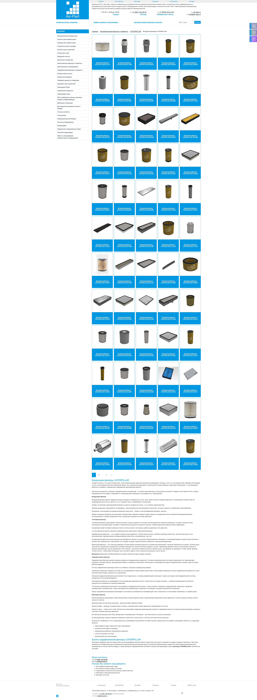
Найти (198, 22)
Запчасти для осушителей (65, 49)
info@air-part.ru (101, 661)
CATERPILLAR (135, 31)
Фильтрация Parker (63, 87)
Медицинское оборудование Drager (69, 129)
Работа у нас (192, 685)
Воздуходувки (61, 125)
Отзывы (191, 1)
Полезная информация (65, 132)
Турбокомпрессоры (63, 94)
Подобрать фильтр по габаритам (68, 80)
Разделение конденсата (65, 90)
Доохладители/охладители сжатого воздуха (68, 107)
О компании (173, 1)
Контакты (155, 1)
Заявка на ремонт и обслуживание (106, 22)
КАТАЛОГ (61, 31)
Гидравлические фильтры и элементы (69, 70)
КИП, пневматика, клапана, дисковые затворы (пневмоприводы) (69, 98)
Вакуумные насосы (63, 56)
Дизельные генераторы (65, 103)
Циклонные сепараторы (65, 60)
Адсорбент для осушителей (66, 84)
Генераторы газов (63, 53)
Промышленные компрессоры (67, 36)
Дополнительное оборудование (67, 67)
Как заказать (119, 1)
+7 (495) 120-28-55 (101, 659)
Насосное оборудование (65, 122)
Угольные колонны (63, 112)
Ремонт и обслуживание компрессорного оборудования (67, 137)
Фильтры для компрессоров (66, 43)
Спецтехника (61, 115)
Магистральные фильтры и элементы (69, 63)
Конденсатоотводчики (64, 77)
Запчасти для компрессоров (66, 39)
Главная (101, 1)
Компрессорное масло (64, 73)
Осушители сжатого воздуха (66, 46)
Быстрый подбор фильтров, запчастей (148, 22)
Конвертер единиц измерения (67, 22)
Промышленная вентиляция (66, 119)
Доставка (137, 1)
